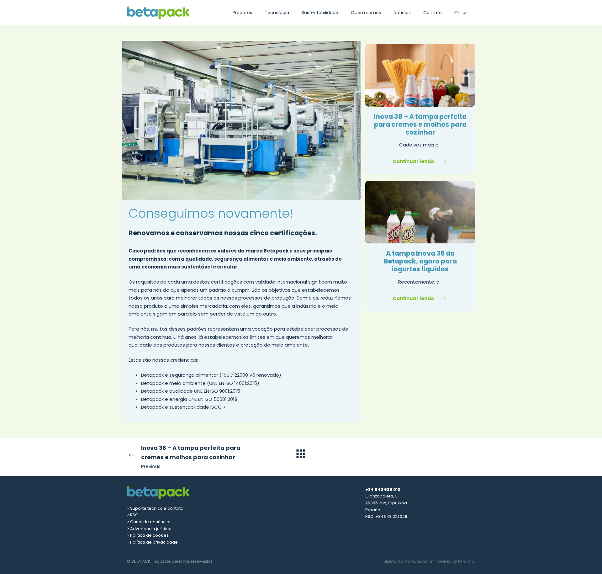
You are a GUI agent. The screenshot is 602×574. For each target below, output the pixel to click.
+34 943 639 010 (382, 489)
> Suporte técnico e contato (155, 508)
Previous (190, 457)
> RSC (132, 515)
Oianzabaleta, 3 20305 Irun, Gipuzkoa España (386, 502)
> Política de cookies (148, 535)
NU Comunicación (416, 561)
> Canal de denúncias (149, 521)
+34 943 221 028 (391, 516)
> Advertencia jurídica (149, 528)
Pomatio (466, 561)
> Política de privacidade (152, 542)
